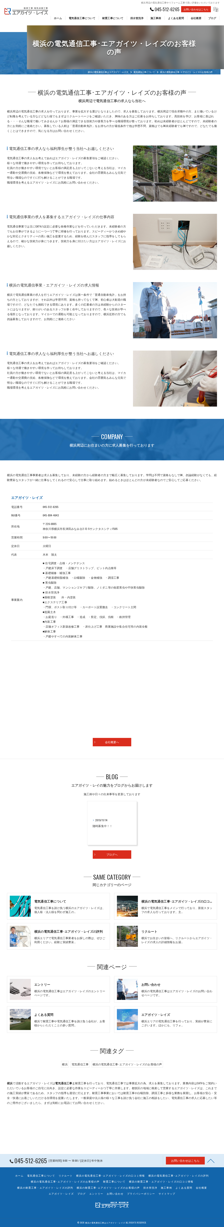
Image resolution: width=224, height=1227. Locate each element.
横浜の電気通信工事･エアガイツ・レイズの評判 (178, 1175)
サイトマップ (167, 1193)
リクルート (66, 1175)
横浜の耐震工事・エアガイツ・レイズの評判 (45, 1187)
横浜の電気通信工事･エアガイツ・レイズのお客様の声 (127, 1064)
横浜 (65, 1064)
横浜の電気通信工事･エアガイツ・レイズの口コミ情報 (110, 1175)
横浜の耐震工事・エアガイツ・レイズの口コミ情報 (161, 1181)
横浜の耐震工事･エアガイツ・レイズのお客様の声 (108, 1187)
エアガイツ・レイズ (61, 1193)
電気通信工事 (80, 1064)
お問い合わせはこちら (196, 9)
